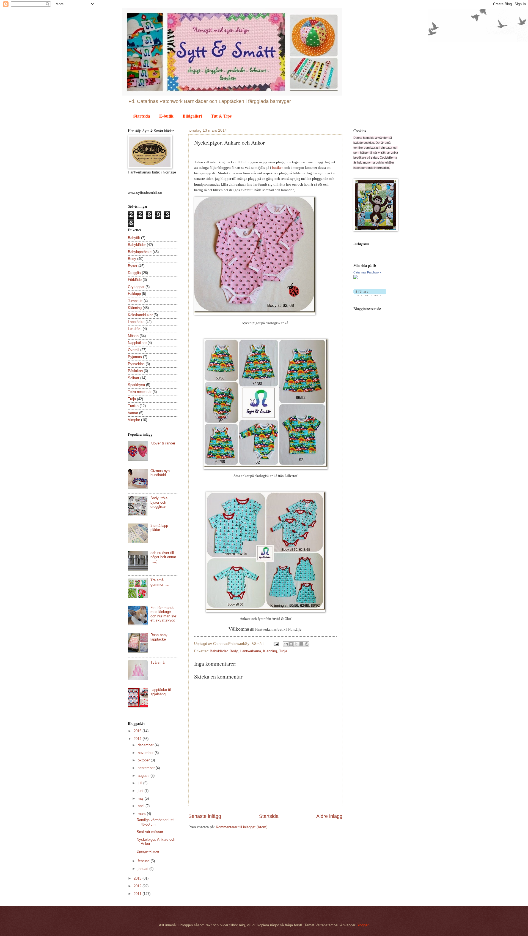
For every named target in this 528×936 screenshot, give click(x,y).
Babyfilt (134, 238)
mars (142, 814)
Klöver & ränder (162, 443)
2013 (138, 878)
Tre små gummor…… (160, 582)
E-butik (166, 116)
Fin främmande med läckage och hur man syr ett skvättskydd (163, 614)
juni (141, 791)
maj (141, 798)
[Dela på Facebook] (301, 644)
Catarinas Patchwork (367, 272)
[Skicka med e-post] (285, 644)
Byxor (132, 266)
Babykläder (218, 651)
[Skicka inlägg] (276, 644)
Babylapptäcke (140, 252)
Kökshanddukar (140, 315)
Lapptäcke (136, 322)
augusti (144, 776)
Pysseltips (136, 364)
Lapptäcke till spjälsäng (161, 692)
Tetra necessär (140, 392)
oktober (144, 760)
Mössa (133, 336)
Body (234, 651)
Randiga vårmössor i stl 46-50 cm (155, 822)
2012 (138, 886)
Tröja (283, 651)
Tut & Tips (221, 116)
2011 (138, 894)
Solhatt (133, 378)
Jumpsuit (135, 301)
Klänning (270, 651)
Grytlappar (136, 287)
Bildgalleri (192, 116)
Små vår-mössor (150, 832)
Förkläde (135, 280)
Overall (133, 350)
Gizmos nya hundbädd (160, 473)
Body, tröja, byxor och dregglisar (159, 502)
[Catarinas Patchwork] (355, 278)
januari (143, 869)
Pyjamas (135, 357)
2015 (138, 731)
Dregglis (134, 273)
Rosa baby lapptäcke (158, 637)
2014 (138, 739)
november (146, 753)
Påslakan (135, 371)
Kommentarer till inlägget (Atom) (241, 827)
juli (140, 783)
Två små (157, 662)
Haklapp (134, 294)
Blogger (362, 925)
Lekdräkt (135, 329)
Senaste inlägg (204, 816)
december (146, 745)
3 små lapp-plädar (159, 527)
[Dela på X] (296, 644)
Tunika (133, 406)
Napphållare (137, 343)
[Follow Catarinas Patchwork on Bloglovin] (369, 295)
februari (144, 861)
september (147, 768)
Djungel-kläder (148, 851)
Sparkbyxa (136, 385)
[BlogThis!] (291, 644)
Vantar (133, 413)
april (141, 806)
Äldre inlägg (329, 816)
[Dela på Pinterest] (306, 644)
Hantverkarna (250, 651)
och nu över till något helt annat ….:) (163, 557)
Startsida (141, 116)
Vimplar (134, 420)
